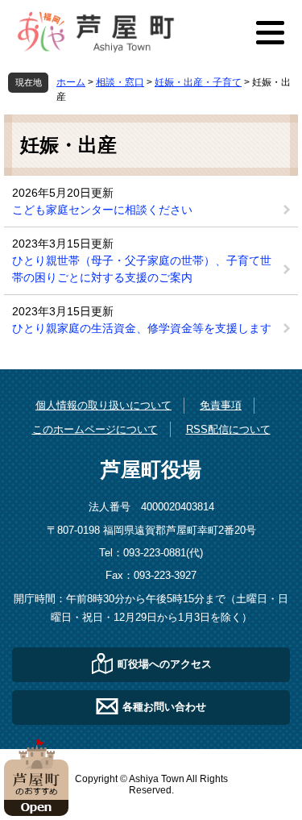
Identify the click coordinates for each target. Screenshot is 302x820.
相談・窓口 (120, 82)
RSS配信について (228, 429)
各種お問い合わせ (164, 706)
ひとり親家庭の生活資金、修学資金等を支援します (141, 328)
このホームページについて (95, 429)
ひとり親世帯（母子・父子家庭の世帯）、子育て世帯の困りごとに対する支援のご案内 (141, 269)
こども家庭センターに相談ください (102, 209)
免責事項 (221, 405)
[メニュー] (270, 32)
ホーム (70, 82)
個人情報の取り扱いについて (103, 405)
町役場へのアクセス (165, 663)
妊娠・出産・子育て (198, 82)
